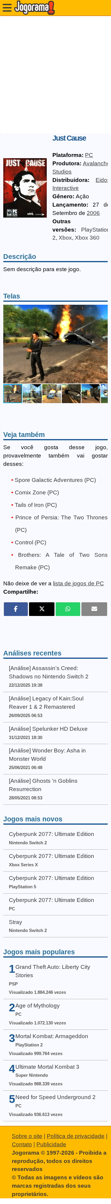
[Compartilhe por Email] (94, 609)
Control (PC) (30, 542)
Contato (22, 1144)
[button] (102, 344)
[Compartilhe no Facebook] (16, 609)
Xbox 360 (87, 238)
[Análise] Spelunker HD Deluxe (48, 729)
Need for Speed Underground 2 (55, 1097)
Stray (15, 922)
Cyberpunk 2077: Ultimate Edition (51, 834)
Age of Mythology (37, 1005)
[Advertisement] (55, 75)
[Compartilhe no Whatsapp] (68, 609)
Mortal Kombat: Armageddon (51, 1036)
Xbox (65, 238)
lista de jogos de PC (78, 583)
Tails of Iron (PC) (36, 505)
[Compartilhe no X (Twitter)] (42, 609)
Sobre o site (27, 1136)
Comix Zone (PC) (37, 492)
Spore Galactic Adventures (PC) (55, 480)
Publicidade (51, 1144)
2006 (93, 213)
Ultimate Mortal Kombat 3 (47, 1067)
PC (89, 155)
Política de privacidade (75, 1136)
